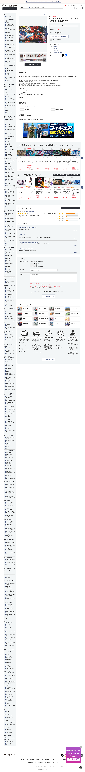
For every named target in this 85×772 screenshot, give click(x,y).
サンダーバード (9, 661)
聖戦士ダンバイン (9, 462)
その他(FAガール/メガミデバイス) (10, 390)
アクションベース (9, 133)
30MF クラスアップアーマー (10, 170)
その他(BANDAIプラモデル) (10, 274)
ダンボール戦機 (9, 255)
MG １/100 (8, 67)
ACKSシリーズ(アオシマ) (10, 511)
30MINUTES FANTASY (10, 168)
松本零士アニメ (9, 702)
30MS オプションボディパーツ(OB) (10, 196)
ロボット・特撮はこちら (10, 724)
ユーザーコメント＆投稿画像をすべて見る (70, 208)
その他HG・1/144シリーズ (10, 59)
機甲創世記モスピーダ (10, 463)
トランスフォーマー (9, 656)
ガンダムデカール (9, 154)
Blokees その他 (9, 305)
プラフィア (8, 625)
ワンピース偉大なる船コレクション (10, 251)
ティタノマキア (9, 313)
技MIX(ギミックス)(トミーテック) (10, 513)
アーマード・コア (9, 694)
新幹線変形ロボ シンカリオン (10, 473)
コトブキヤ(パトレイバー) (10, 550)
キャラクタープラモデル (10, 705)
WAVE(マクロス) (9, 509)
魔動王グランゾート (9, 471)
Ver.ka (7, 68)
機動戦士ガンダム (58, 52)
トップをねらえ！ (9, 459)
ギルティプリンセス (9, 334)
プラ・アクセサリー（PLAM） (9, 679)
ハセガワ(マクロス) (9, 505)
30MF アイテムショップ (10, 172)
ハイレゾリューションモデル (10, 78)
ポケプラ (7, 243)
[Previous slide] (19, 34)
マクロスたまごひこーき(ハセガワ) (10, 507)
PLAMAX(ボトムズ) (9, 524)
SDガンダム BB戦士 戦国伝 (10, 100)
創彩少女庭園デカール (10, 385)
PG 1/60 (7, 87)
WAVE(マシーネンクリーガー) (10, 587)
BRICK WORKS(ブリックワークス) (10, 592)
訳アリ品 (7, 711)
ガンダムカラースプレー (10, 730)
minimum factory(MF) (10, 336)
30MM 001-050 (8, 163)
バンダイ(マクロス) (9, 502)
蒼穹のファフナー (9, 467)
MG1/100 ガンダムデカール (10, 120)
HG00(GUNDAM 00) (9, 38)
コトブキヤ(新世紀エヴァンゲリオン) (10, 488)
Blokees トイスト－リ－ (10, 296)
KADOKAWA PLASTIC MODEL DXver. (10, 348)
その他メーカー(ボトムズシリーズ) (10, 536)
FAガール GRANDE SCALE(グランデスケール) (10, 363)
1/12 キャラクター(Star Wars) (10, 606)
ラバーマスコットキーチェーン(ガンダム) (10, 272)
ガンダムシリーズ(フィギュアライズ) (10, 214)
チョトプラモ (8, 627)
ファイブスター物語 (9, 696)
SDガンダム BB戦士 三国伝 (10, 103)
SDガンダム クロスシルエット (10, 108)
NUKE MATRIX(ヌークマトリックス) (10, 438)
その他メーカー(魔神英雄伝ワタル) (10, 565)
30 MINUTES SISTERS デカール (10, 206)
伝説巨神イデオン (9, 460)
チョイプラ (8, 624)
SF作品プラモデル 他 (10, 668)
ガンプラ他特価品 (9, 16)
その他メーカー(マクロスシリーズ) (10, 516)
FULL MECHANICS (9, 70)
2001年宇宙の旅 (9, 659)
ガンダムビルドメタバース (31, 107)
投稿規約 (35, 292)
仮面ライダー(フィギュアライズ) (10, 224)
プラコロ (7, 282)
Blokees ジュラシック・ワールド (10, 303)
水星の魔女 (8, 32)
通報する (75, 230)
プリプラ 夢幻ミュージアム (10, 640)
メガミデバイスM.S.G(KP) (9, 397)
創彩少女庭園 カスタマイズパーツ (10, 378)
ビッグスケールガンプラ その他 (10, 91)
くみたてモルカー (9, 316)
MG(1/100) (8, 138)
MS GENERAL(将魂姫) (10, 440)
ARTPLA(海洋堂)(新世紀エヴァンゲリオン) (10, 490)
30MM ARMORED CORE (10, 161)
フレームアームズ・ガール (10, 360)
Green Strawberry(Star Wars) (10, 615)
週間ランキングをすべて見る (59, 174)
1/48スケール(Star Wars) (10, 611)
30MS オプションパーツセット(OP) (10, 198)
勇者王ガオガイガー (9, 457)
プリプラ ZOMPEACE (10, 645)
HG (55, 50)
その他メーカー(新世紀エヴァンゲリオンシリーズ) (10, 497)
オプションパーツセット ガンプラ (10, 62)
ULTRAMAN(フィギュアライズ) (10, 222)
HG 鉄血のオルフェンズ (10, 34)
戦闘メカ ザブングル (9, 454)
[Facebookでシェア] (66, 55)
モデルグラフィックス (10, 717)
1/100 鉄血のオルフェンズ (10, 75)
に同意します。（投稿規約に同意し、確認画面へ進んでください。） (49, 292)
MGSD (7, 110)
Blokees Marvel (9, 288)
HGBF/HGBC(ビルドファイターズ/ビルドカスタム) (10, 51)
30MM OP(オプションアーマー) (10, 174)
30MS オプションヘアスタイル (10, 201)
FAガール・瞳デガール (10, 383)
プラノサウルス (9, 253)
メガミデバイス (9, 368)
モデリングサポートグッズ (10, 431)
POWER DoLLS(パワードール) (10, 689)
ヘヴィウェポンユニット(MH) (10, 404)
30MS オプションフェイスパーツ (10, 204)
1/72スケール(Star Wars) (10, 612)
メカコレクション (9, 269)
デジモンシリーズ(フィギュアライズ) (10, 216)
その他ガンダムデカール (10, 126)
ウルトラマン (8, 654)
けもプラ (7, 446)
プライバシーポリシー (29, 766)
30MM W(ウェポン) (9, 179)
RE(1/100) (8, 144)
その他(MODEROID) (9, 318)
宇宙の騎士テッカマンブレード (10, 469)
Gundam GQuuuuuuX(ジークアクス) (10, 29)
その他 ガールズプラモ (10, 448)
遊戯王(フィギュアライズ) (10, 219)
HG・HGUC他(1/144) (10, 139)
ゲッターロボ (8, 475)
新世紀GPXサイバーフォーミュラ (10, 572)
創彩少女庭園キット (9, 373)
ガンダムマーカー (9, 732)
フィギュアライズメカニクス (10, 237)
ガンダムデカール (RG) (10, 124)
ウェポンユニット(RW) (10, 408)
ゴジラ (7, 653)
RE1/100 (7, 73)
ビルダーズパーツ (9, 152)
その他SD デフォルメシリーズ (10, 112)
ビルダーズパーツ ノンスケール (10, 131)
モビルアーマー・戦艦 (10, 149)
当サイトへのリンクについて (53, 766)
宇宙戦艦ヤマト (9, 266)
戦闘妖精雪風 (8, 662)
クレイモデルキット (9, 249)
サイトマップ (63, 766)
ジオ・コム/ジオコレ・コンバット (10, 676)
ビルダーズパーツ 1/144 (10, 127)
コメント (22, 274)
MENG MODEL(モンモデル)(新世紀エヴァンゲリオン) (10, 494)
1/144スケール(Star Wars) (9, 609)
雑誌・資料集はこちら (10, 737)
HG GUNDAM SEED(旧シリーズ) (10, 56)
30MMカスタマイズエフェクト (10, 181)
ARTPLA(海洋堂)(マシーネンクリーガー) (10, 589)
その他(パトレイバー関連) (10, 554)
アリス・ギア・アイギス (10, 370)
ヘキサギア (8, 428)
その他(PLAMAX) (9, 341)
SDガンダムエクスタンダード (10, 106)
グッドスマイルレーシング (10, 328)
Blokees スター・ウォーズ (10, 298)
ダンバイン (8, 258)
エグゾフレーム (9, 315)
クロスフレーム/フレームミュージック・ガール (10, 366)
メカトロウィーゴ (9, 577)
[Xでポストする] (63, 55)
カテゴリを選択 (6, 8)
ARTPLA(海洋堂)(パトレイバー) (10, 547)
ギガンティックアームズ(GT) (10, 412)
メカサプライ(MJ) (9, 399)
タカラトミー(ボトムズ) (10, 531)
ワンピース (8, 693)
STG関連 (7, 703)
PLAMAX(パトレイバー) (10, 545)
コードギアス (8, 261)
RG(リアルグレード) (9, 24)
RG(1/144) (8, 143)
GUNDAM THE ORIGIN (10, 44)
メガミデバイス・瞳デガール (10, 387)
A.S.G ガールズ (8, 443)
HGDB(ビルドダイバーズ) (10, 54)
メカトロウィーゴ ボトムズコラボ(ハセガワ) (10, 529)
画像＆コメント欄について (31, 211)
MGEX (7, 71)
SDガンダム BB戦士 (9, 98)
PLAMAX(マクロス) (9, 503)
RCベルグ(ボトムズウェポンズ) (10, 533)
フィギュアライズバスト (10, 232)
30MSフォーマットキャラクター (10, 193)
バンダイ (56, 46)
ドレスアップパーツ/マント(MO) (10, 414)
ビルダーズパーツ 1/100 (10, 129)
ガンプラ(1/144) (9, 146)
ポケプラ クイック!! (10, 245)
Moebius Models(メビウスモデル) (10, 664)
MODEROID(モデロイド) (10, 311)
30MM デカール (9, 183)
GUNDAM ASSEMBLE (10, 281)
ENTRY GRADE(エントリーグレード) (10, 26)
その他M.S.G (8, 416)
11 (57, 50)
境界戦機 (7, 265)
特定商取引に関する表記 (41, 766)
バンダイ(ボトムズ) (9, 521)
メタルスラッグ (9, 687)
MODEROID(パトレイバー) (10, 543)
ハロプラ (7, 268)
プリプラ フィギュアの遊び (10, 635)
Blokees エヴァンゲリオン (10, 292)
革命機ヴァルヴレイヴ (10, 263)
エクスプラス (8, 666)
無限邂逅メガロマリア (10, 381)
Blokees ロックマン (9, 294)
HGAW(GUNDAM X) (9, 40)
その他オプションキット (10, 681)
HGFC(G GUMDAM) (9, 37)
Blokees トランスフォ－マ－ (10, 301)
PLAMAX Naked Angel (10, 337)
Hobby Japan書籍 (9, 716)
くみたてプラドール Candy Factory (9, 700)
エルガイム (8, 260)
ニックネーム (23, 270)
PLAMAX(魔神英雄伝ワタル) (10, 563)
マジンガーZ (8, 477)
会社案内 (20, 766)
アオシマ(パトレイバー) (10, 552)
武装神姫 (7, 371)
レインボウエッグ (9, 597)
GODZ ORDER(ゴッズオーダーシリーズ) (10, 339)
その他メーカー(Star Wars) (10, 617)
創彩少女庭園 (8, 427)
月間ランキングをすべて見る (73, 174)
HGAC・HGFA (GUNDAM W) (10, 42)
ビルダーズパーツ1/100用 (10, 82)
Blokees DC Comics (10, 290)
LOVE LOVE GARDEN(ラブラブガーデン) (10, 595)
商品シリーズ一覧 (9, 744)
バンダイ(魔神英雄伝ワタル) (10, 560)
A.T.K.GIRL (8, 441)
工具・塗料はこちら (9, 729)
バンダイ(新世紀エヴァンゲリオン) (10, 485)
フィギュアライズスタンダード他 (10, 230)
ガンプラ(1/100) (9, 147)
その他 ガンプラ (9, 155)
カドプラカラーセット (10, 353)
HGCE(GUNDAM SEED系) (10, 35)
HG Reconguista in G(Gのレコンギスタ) (10, 47)
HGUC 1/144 (8, 22)
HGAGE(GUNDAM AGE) (10, 49)
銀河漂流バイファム (9, 257)
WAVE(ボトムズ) (9, 522)
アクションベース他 (9, 151)
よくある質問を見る (48, 359)
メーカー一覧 (8, 743)
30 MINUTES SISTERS (10, 191)
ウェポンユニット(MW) (10, 406)
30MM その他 (8, 166)
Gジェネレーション (9, 96)
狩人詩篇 (7, 444)
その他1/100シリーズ (10, 80)
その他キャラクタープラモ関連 (10, 719)
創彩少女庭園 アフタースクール (10, 375)
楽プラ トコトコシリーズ (10, 697)
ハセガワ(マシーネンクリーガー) (10, 584)
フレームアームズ (9, 421)
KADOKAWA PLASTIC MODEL (10, 351)
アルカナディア (9, 380)
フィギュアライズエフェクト (10, 234)
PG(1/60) (7, 141)
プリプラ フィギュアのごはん (10, 632)
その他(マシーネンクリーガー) (10, 599)
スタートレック (9, 657)
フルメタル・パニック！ (10, 691)
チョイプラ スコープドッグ (10, 526)
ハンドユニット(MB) (10, 402)
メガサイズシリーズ (9, 89)
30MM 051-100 (8, 165)
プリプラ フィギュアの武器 (10, 638)
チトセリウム (8, 325)
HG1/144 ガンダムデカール (10, 122)
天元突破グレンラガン (10, 455)
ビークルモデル (9, 604)
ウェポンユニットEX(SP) (10, 409)
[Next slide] (46, 34)
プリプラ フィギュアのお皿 (10, 643)
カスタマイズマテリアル (10, 185)
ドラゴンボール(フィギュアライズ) (10, 227)
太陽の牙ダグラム (9, 452)
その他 (7, 706)
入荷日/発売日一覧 (9, 741)
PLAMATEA (8, 324)
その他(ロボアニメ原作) (10, 478)
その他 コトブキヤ (9, 433)
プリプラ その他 (9, 647)
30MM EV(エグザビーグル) (10, 177)
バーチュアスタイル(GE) (10, 400)
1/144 (55, 48)
